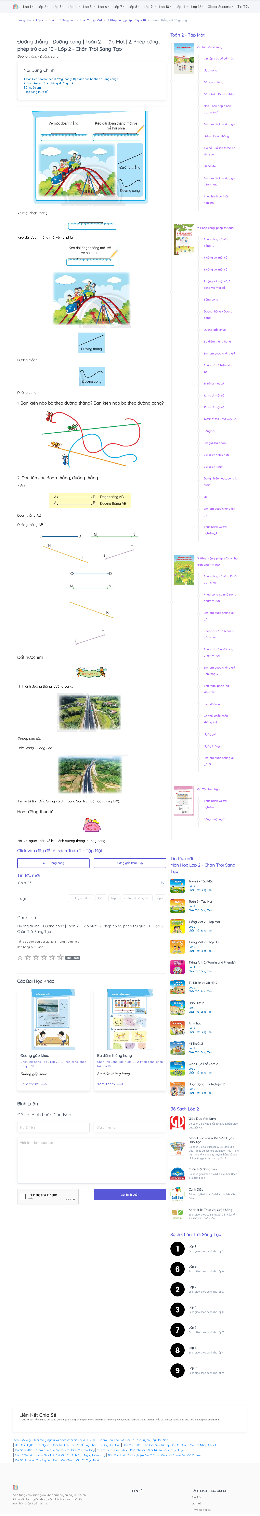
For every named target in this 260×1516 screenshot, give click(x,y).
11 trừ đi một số (214, 383)
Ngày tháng (212, 746)
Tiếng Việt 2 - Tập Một (204, 922)
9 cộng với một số (215, 257)
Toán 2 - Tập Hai (200, 901)
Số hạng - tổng (213, 82)
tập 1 (114, 898)
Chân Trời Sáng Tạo (34, 1062)
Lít (205, 497)
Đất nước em (32, 87)
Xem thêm (34, 1084)
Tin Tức (197, 1497)
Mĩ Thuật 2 (196, 1043)
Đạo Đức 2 (196, 1003)
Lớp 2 (53, 1062)
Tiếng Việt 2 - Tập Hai (204, 942)
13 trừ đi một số (214, 407)
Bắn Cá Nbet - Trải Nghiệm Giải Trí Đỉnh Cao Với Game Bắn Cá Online (154, 1455)
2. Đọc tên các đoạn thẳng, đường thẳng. (50, 83)
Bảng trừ (209, 431)
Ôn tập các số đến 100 (219, 58)
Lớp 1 (192, 1246)
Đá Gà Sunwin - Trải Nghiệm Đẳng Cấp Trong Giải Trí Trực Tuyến (58, 1460)
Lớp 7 (192, 1327)
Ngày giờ (210, 734)
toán (101, 898)
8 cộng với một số (215, 269)
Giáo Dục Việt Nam (202, 1119)
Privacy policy (201, 1510)
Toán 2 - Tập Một (201, 881)
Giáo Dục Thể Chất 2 (203, 1064)
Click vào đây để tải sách (59, 850)
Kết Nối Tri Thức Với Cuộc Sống (210, 1210)
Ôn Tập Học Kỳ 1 (208, 789)
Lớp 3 (192, 1307)
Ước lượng (210, 70)
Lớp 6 (192, 1266)
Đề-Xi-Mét (210, 166)
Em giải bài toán (215, 443)
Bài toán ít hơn (213, 466)
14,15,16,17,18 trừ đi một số (220, 419)
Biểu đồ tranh (212, 704)
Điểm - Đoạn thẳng (216, 136)
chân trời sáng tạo (137, 898)
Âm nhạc (195, 1023)
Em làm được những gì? (219, 124)
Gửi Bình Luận (130, 1194)
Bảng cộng (55, 863)
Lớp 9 (193, 1368)
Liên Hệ (197, 1503)
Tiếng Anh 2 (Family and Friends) (212, 962)
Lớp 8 (193, 1348)
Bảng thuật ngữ (214, 819)
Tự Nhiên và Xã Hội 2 (203, 983)
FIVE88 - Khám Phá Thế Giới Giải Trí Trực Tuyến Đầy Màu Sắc (127, 1440)
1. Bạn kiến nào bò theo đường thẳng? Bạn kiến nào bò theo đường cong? (71, 79)
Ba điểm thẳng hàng (114, 1055)
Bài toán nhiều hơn (216, 455)
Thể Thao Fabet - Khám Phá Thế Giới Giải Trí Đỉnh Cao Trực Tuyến (141, 1450)
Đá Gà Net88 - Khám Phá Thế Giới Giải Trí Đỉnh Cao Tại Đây (55, 1450)
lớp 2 (160, 898)
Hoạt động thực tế (36, 92)
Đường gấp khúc (128, 863)
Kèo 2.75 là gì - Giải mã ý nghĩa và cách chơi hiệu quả (49, 1440)
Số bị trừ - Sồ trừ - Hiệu (219, 94)
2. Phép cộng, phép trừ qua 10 (217, 228)
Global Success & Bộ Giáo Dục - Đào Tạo (211, 1140)
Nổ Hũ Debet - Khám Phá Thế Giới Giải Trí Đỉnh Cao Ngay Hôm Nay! (60, 1455)
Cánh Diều (196, 1189)
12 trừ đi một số (214, 395)
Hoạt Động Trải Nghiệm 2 (207, 1084)
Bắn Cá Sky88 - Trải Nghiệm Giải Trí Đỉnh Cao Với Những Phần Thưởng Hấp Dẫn (67, 1445)
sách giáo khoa (81, 898)
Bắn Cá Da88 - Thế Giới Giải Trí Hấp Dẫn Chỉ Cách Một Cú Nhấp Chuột (169, 1445)
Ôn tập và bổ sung (209, 47)
